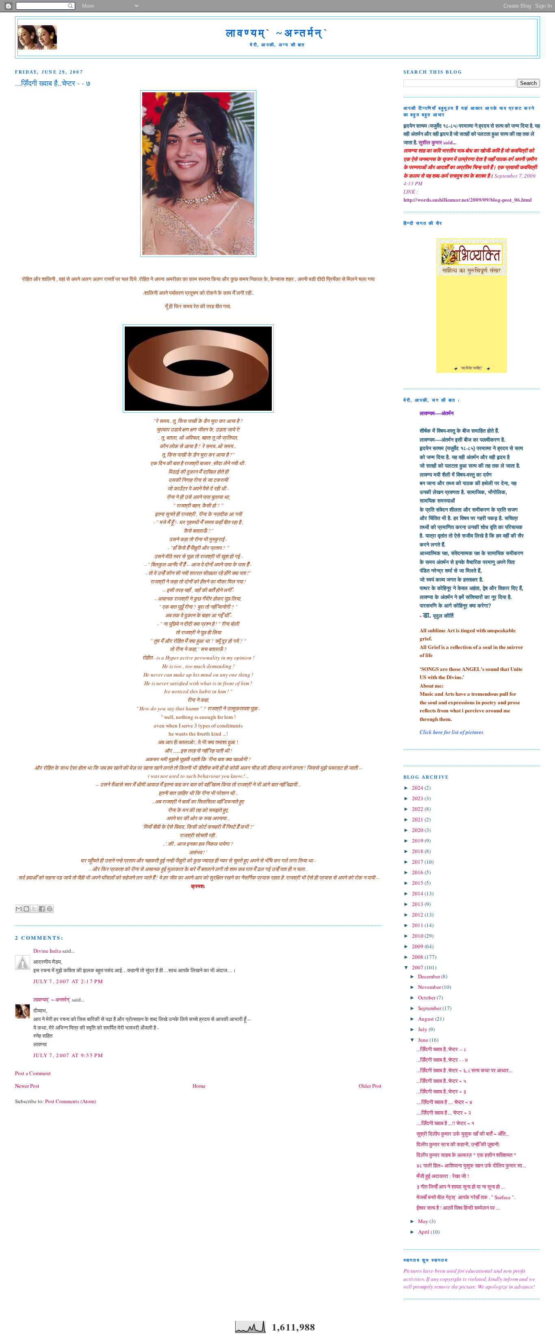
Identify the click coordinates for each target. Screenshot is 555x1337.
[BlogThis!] (26, 909)
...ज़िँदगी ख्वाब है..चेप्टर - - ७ (442, 1059)
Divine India (47, 950)
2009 (418, 946)
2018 (418, 851)
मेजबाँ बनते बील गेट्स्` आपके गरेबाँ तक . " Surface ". (465, 1197)
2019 (418, 840)
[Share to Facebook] (42, 909)
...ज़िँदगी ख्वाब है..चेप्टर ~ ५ (441, 1080)
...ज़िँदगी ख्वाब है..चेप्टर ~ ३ (441, 1091)
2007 (418, 967)
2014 (418, 893)
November (430, 987)
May (423, 1221)
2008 (418, 956)
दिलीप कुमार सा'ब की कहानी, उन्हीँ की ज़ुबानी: (458, 1144)
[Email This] (19, 909)
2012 (418, 914)
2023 (418, 798)
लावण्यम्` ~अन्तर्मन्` (277, 33)
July (423, 1029)
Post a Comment (33, 1073)
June (423, 1039)
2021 (418, 819)
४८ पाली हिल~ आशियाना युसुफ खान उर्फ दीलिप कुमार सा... (471, 1165)
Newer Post (27, 1085)
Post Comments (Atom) (70, 1101)
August (426, 1018)
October (427, 997)
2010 (418, 935)
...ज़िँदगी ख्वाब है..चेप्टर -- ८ (441, 1049)
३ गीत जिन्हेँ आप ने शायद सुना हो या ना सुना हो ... (460, 1186)
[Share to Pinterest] (50, 909)
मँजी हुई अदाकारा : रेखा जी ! (442, 1176)
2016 (418, 872)
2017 (418, 861)
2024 (418, 787)
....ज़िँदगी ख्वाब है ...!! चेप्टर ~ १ (445, 1123)
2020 (418, 830)
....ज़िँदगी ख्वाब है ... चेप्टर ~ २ (443, 1112)
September (430, 1008)
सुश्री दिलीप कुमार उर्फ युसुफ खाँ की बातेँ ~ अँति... (462, 1133)
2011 (418, 925)
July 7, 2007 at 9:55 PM (68, 1055)
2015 (418, 882)
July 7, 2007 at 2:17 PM (68, 981)
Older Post (370, 1085)
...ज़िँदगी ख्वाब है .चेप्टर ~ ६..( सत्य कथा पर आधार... (464, 1070)
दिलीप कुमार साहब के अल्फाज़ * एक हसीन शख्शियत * (466, 1154)
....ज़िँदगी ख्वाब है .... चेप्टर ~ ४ (444, 1102)
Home (199, 1085)
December (429, 976)
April (424, 1231)
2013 (418, 904)
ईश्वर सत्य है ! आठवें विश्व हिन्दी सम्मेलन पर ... (458, 1207)
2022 (418, 808)
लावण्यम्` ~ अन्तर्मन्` (52, 999)
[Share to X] (34, 909)
